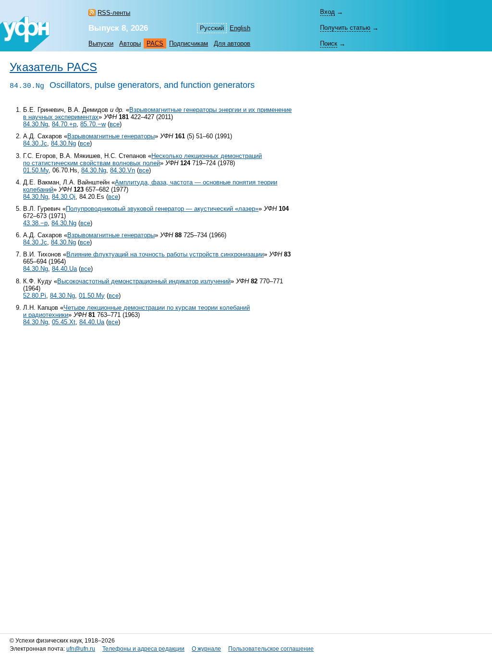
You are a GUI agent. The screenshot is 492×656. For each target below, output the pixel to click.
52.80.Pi (34, 295)
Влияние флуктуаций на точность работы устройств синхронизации (165, 254)
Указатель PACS (53, 67)
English (240, 28)
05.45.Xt (63, 322)
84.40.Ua (64, 268)
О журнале (206, 648)
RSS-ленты (114, 12)
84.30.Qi (63, 196)
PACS (155, 43)
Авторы (130, 43)
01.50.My (36, 170)
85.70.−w (93, 124)
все (115, 124)
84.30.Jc (35, 143)
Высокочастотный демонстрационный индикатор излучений (144, 281)
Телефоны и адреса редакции (143, 648)
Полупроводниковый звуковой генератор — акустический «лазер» (162, 208)
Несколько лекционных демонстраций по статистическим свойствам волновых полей (142, 159)
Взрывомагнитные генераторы (111, 136)
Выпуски (100, 43)
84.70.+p (64, 124)
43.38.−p (35, 223)
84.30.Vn (122, 170)
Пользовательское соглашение (271, 648)
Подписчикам (188, 43)
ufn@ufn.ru (80, 648)
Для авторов (232, 43)
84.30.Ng (35, 124)
